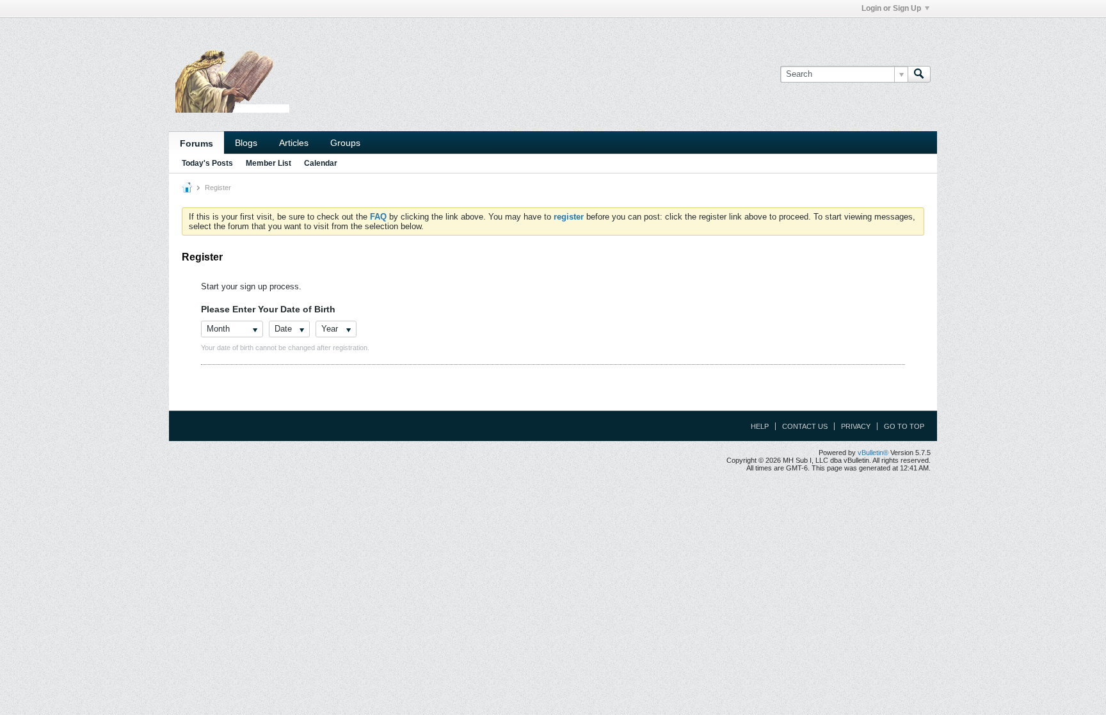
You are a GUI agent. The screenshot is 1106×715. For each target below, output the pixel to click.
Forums (196, 143)
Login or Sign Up (891, 8)
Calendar (320, 163)
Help (760, 426)
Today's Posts (207, 163)
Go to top (904, 426)
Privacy (855, 426)
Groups (345, 143)
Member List (268, 163)
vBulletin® (873, 452)
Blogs (246, 143)
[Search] (919, 74)
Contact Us (805, 426)
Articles (294, 143)
